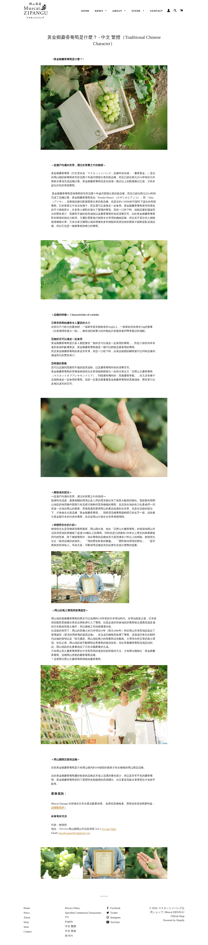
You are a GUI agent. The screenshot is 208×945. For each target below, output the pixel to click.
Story (26, 922)
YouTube (115, 922)
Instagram (115, 917)
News (99, 10)
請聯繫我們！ (59, 807)
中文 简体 (70, 931)
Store (136, 10)
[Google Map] (109, 829)
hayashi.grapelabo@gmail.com (74, 833)
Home (85, 10)
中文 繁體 (70, 926)
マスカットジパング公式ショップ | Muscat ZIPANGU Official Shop (167, 912)
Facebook (115, 908)
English (69, 921)
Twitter (114, 912)
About (117, 10)
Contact (156, 10)
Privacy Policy (72, 908)
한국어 (69, 935)
